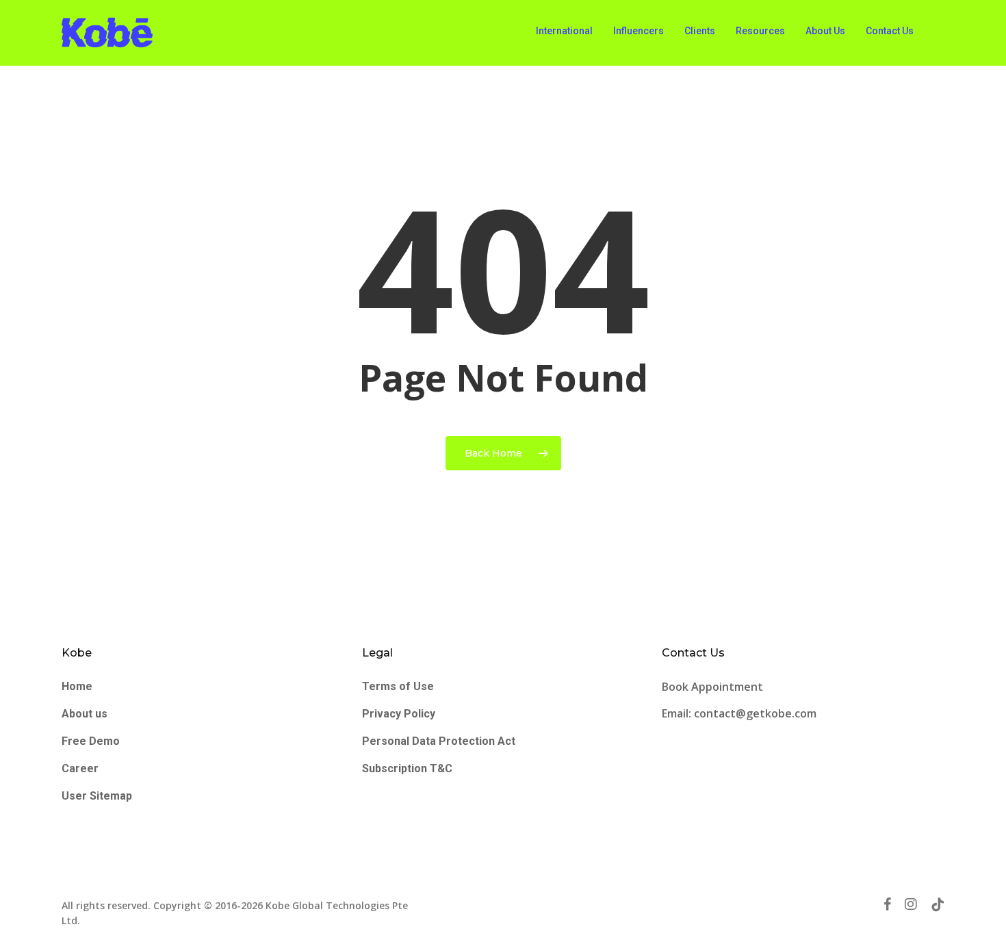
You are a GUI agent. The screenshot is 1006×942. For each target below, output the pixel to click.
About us (84, 713)
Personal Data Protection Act (438, 741)
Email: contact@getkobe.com (739, 713)
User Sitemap (97, 795)
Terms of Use (398, 686)
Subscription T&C (407, 768)
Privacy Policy (398, 713)
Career (80, 768)
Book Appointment (714, 686)
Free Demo (91, 741)
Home (77, 686)
